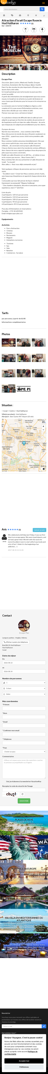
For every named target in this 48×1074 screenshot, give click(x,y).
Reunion (6, 898)
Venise (16, 871)
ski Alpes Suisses (27, 949)
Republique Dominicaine (20, 826)
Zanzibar (36, 945)
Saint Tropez (33, 871)
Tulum (25, 947)
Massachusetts (33, 847)
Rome (5, 871)
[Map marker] (24, 443)
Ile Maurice (13, 828)
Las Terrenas (20, 831)
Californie (6, 847)
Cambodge (33, 900)
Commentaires (8, 756)
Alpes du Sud (37, 947)
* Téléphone (6, 739)
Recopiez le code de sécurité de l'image (17, 786)
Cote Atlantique (16, 923)
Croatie (30, 925)
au (3, 668)
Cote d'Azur (6, 923)
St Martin (28, 822)
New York (13, 847)
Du (3, 659)
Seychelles (21, 828)
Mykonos (7, 925)
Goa (21, 900)
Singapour (20, 902)
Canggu (42, 898)
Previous (3, 49)
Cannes (21, 871)
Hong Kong (27, 902)
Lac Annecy (37, 949)
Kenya (30, 947)
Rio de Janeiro (8, 945)
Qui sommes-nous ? (9, 1033)
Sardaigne (19, 925)
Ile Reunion (29, 828)
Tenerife (41, 925)
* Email (4, 722)
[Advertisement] (24, 283)
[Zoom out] (43, 429)
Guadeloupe (31, 824)
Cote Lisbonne (24, 932)
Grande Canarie (26, 927)
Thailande (21, 822)
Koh (22, 898)
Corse (13, 925)
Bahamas (40, 824)
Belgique (17, 873)
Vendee (41, 930)
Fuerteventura (15, 927)
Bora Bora (27, 833)
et (20, 898)
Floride (16, 824)
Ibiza (31, 923)
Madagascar (28, 945)
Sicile (25, 925)
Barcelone (29, 873)
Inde (18, 900)
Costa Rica (15, 947)
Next (44, 49)
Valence (23, 873)
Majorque (37, 923)
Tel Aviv (42, 945)
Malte (35, 925)
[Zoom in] (43, 426)
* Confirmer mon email (10, 730)
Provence (41, 871)
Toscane (35, 930)
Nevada (41, 847)
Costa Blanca (11, 930)
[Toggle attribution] (43, 469)
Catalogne (27, 930)
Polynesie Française (32, 831)
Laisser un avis (39, 530)
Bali (15, 822)
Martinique (22, 824)
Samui (26, 898)
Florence (11, 871)
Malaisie (13, 900)
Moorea (20, 833)
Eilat (20, 947)
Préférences (24, 1067)
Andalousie (20, 930)
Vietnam (40, 900)
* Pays (4, 748)
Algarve (35, 927)
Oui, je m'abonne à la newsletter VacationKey (23, 781)
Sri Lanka (12, 831)
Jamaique (8, 826)
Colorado (24, 849)
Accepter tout (24, 1061)
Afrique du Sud (18, 945)
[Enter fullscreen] (43, 421)
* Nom (4, 713)
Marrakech (7, 947)
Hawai (25, 847)
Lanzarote (6, 927)
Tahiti (41, 831)
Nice (26, 871)
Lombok (8, 900)
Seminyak (35, 898)
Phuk (18, 898)
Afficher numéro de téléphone (16, 642)
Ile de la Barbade (34, 826)
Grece (43, 923)
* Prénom (5, 704)
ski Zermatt (17, 949)
